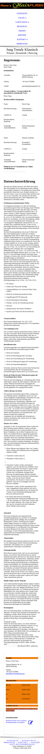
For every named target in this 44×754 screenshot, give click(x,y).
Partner (22, 35)
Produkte (22, 26)
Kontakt (21, 39)
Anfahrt (35, 742)
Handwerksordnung (28, 119)
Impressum (22, 44)
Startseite (22, 13)
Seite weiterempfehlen (22, 744)
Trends (22, 31)
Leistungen (21, 22)
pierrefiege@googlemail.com (15, 673)
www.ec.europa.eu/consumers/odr (15, 171)
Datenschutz (29, 741)
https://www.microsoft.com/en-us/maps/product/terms (21, 620)
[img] (22, 5)
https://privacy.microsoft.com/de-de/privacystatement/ (16, 645)
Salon (21, 18)
